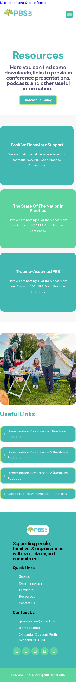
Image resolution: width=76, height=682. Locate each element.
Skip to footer (36, 2)
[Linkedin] (45, 651)
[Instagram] (54, 651)
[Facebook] (17, 651)
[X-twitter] (35, 651)
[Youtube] (26, 651)
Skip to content (12, 2)
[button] (69, 14)
